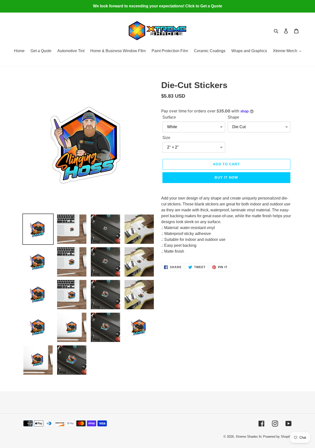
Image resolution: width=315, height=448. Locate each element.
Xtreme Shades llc (249, 436)
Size (166, 138)
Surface (169, 117)
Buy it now (226, 177)
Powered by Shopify (277, 436)
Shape (233, 117)
